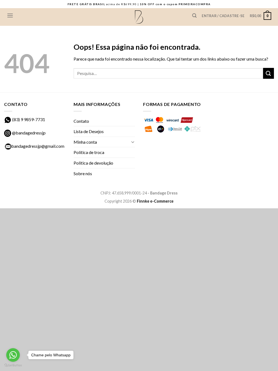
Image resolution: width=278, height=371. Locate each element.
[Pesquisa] (194, 15)
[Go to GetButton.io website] (13, 365)
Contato (81, 121)
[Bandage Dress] (139, 17)
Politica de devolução (93, 162)
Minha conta (85, 141)
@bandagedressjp (28, 132)
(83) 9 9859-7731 (28, 119)
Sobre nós (83, 173)
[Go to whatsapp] (13, 355)
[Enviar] (268, 73)
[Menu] (10, 15)
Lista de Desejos (89, 131)
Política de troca (89, 152)
